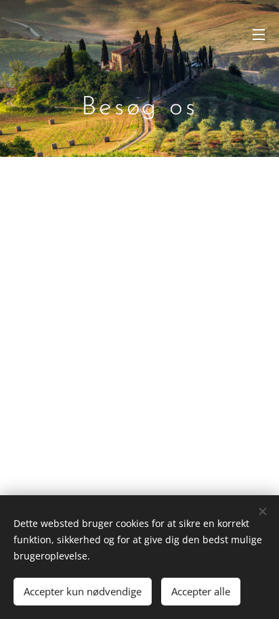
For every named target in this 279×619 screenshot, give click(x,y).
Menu (258, 33)
